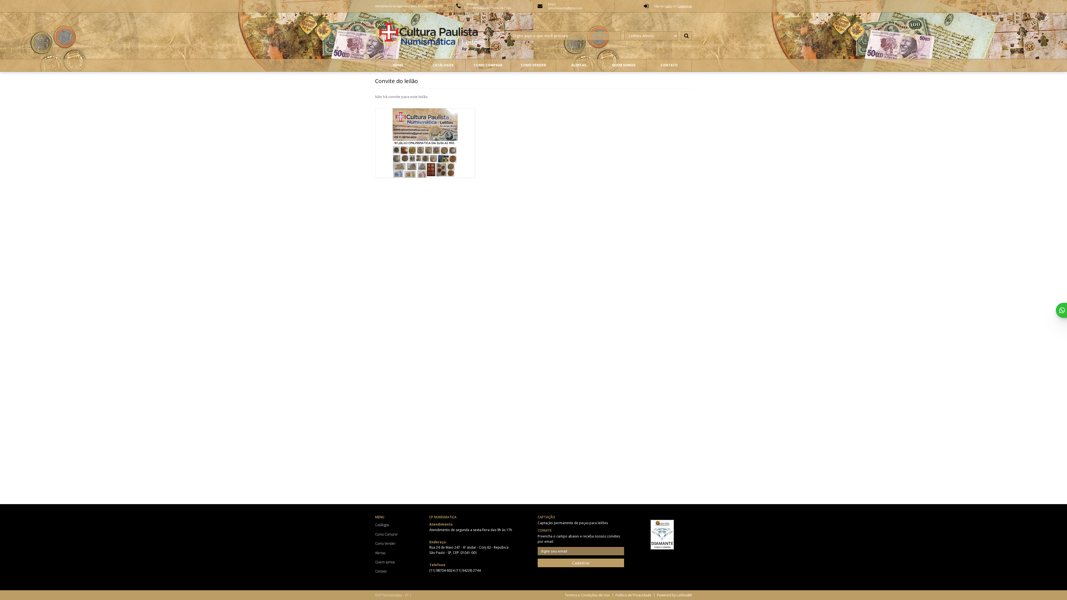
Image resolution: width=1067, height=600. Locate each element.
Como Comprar (488, 65)
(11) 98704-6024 (478, 8)
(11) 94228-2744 (500, 8)
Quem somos (623, 65)
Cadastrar (581, 563)
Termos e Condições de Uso (587, 595)
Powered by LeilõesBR (674, 595)
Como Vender (533, 65)
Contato (669, 65)
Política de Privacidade (633, 595)
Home (398, 65)
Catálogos (443, 65)
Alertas (578, 65)
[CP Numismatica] (435, 36)
